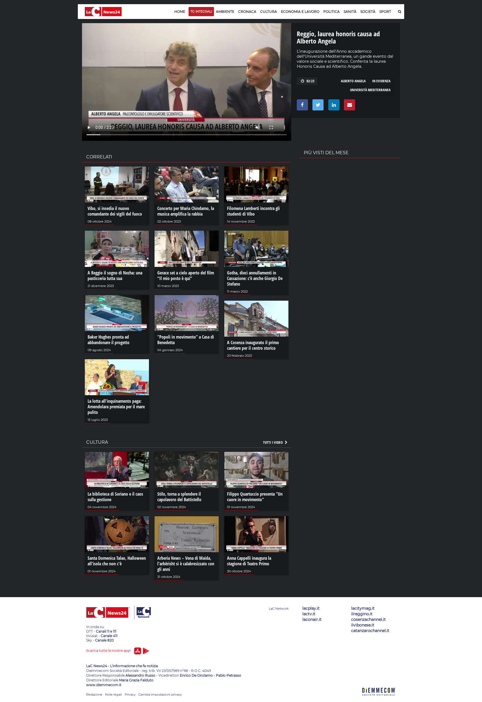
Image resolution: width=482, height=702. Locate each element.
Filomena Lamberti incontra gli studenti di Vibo (253, 211)
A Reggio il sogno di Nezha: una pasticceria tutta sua (115, 275)
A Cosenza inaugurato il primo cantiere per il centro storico (253, 345)
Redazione (94, 694)
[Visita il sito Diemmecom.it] (379, 699)
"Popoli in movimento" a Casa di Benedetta (185, 340)
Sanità (350, 11)
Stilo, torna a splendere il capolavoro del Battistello (179, 497)
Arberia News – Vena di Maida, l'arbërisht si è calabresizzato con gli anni (185, 563)
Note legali (113, 694)
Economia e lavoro (300, 11)
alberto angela (353, 80)
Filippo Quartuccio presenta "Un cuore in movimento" (255, 497)
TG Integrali (201, 11)
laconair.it (312, 619)
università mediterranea (370, 89)
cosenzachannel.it (368, 619)
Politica (331, 11)
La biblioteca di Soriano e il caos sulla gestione (115, 497)
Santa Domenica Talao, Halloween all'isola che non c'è (117, 561)
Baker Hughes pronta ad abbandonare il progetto (108, 340)
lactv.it (308, 613)
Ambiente (225, 11)
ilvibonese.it (362, 625)
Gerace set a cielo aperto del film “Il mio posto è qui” (185, 275)
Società (367, 11)
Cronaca (247, 11)
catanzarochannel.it (370, 630)
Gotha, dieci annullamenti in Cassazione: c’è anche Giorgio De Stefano (255, 278)
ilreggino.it (362, 613)
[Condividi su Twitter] (317, 106)
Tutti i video (273, 442)
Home (179, 11)
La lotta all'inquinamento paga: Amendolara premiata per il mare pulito (116, 406)
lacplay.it (311, 608)
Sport (385, 11)
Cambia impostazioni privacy (160, 694)
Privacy (130, 694)
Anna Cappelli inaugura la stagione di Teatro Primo (249, 561)
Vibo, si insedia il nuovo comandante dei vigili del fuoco (115, 211)
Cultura (268, 11)
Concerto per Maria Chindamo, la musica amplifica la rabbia (185, 211)
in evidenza (381, 80)
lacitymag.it (363, 608)
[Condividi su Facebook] (301, 106)
